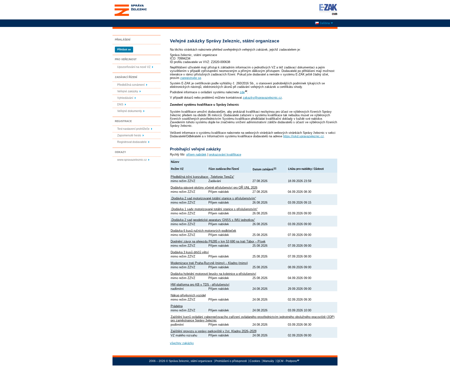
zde (242, 92)
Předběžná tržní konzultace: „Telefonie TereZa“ (202, 177)
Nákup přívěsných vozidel (188, 295)
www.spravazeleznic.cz (132, 159)
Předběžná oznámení (131, 84)
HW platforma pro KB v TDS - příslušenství (200, 284)
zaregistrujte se (190, 78)
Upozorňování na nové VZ (133, 67)
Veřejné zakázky (127, 91)
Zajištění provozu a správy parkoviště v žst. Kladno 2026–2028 (213, 331)
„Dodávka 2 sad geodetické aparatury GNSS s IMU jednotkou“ (213, 220)
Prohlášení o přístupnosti (231, 361)
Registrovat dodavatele (132, 142)
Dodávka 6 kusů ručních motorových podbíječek (203, 230)
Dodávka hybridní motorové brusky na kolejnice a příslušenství (213, 274)
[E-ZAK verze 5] (327, 9)
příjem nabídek (196, 154)
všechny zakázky (182, 343)
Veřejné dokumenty (129, 111)
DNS (120, 104)
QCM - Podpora (287, 361)
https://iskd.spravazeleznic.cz (303, 136)
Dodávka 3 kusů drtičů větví (190, 252)
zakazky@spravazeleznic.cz (262, 97)
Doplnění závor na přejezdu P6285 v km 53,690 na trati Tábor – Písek (218, 241)
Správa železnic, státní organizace (130, 5)
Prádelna (177, 306)
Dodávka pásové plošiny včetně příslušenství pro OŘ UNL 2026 (214, 187)
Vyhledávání (125, 98)
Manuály (268, 361)
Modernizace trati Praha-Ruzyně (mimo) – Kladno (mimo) (209, 263)
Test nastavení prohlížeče (133, 128)
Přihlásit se (124, 49)
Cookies (255, 361)
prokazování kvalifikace (225, 154)
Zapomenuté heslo (129, 135)
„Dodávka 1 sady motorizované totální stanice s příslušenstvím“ (214, 209)
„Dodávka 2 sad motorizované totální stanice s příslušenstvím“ (213, 198)
